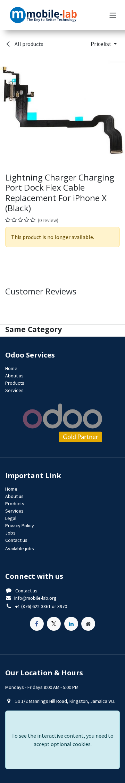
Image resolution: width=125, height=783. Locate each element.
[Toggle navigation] (113, 15)
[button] (104, 44)
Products (14, 383)
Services (14, 390)
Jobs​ (10, 533)
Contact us (26, 591)
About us (14, 376)
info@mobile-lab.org (35, 598)
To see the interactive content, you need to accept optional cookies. (62, 739)
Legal (10, 518)
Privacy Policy (19, 525)
